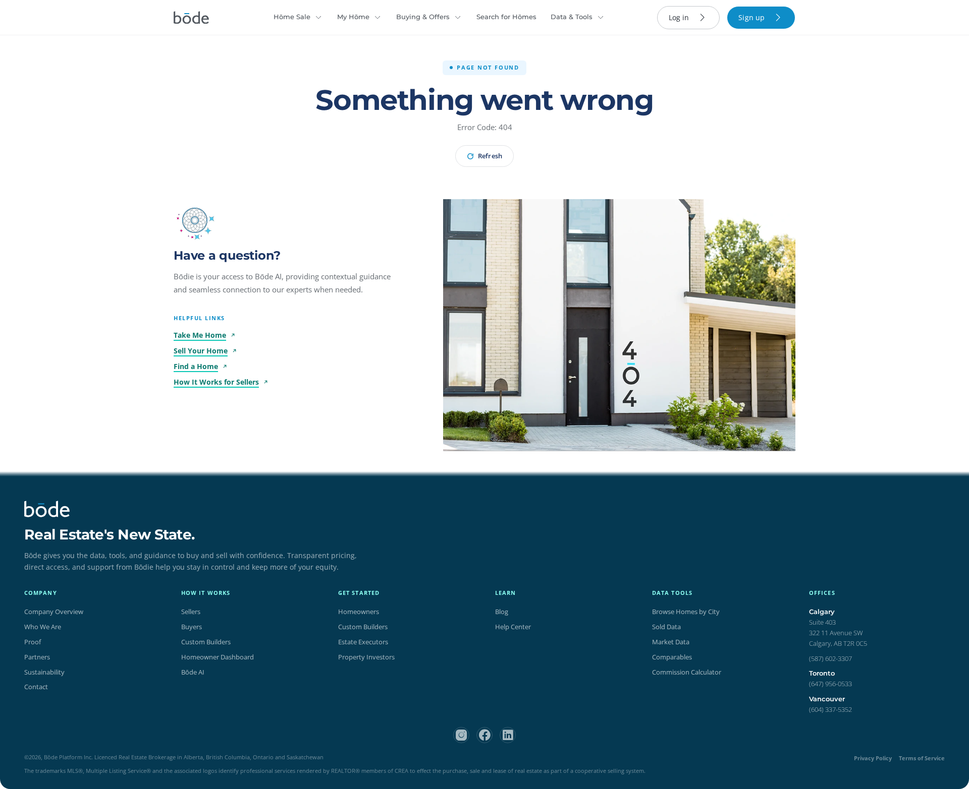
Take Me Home (200, 335)
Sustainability (44, 672)
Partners (37, 656)
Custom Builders (206, 641)
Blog (501, 611)
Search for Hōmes (506, 17)
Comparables (672, 656)
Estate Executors (363, 641)
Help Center (513, 626)
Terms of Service (922, 758)
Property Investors (366, 656)
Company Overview (53, 611)
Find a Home (196, 366)
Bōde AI (192, 672)
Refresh (490, 155)
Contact (36, 686)
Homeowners (358, 611)
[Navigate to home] (191, 17)
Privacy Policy (873, 758)
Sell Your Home (201, 350)
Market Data (670, 641)
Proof (32, 641)
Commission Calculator (686, 672)
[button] (195, 220)
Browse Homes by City (686, 611)
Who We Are (42, 626)
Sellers (190, 611)
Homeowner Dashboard (217, 656)
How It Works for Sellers (216, 382)
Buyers (191, 626)
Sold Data (666, 626)
